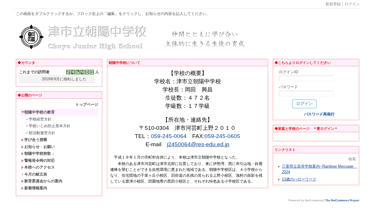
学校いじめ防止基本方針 (50, 126)
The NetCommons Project (342, 200)
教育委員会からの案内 (43, 181)
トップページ (86, 104)
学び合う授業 (35, 139)
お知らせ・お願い (39, 146)
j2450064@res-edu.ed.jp (198, 144)
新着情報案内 (35, 188)
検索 (352, 159)
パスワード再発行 (319, 114)
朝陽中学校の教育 (39, 112)
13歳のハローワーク (299, 179)
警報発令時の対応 (39, 160)
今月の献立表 (35, 174)
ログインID (288, 72)
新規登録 (333, 4)
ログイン (352, 4)
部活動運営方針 (42, 133)
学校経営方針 (40, 119)
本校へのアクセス (39, 167)
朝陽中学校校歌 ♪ (39, 153)
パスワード (288, 87)
